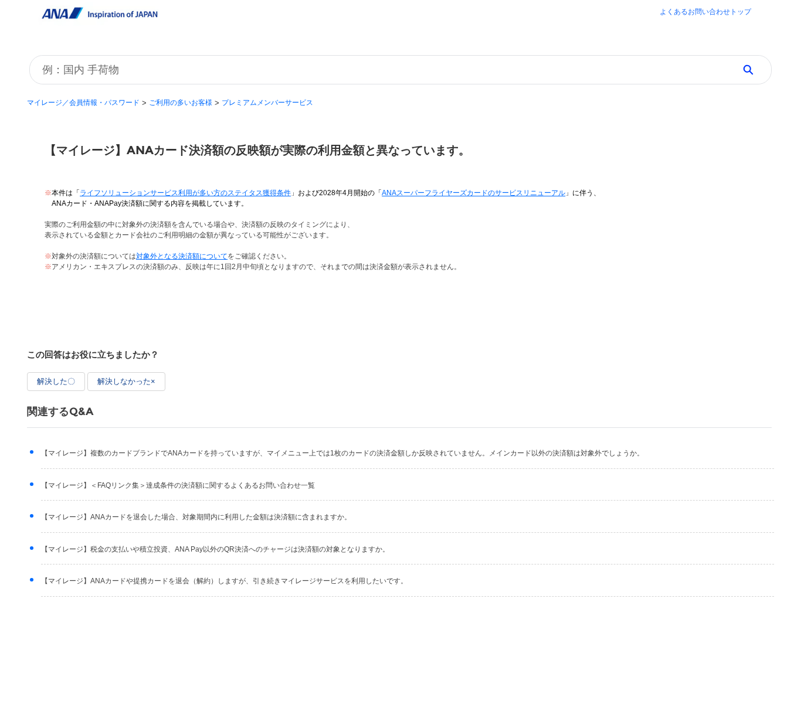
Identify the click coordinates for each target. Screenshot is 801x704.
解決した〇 (56, 381)
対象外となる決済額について (182, 256)
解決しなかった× (126, 381)
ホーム (705, 13)
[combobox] (378, 69)
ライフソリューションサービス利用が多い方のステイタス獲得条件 (185, 193)
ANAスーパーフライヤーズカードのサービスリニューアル (473, 193)
